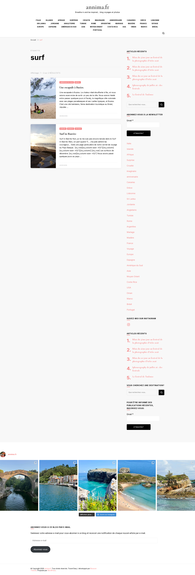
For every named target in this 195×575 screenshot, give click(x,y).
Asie (83, 27)
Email (130, 120)
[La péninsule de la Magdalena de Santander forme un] (176, 485)
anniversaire (116, 20)
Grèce (143, 20)
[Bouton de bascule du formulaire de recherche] (163, 33)
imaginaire (100, 20)
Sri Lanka (41, 23)
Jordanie (55, 23)
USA (124, 27)
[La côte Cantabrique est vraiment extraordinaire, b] (97, 485)
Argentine (106, 23)
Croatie (86, 20)
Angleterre (69, 23)
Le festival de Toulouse (142, 94)
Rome (93, 23)
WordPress (52, 570)
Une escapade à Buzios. (71, 87)
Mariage (119, 23)
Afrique (61, 20)
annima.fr (97, 7)
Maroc (144, 27)
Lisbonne (155, 20)
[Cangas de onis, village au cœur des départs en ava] (19, 485)
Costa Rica (112, 27)
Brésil (155, 27)
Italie (38, 20)
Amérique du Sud (69, 27)
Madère (131, 23)
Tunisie (83, 23)
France (143, 23)
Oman (133, 27)
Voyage (155, 23)
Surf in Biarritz (67, 133)
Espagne (52, 27)
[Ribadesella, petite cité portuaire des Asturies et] (58, 485)
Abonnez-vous (40, 549)
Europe (40, 27)
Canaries (131, 20)
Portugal (97, 30)
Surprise (74, 20)
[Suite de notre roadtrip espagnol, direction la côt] (137, 485)
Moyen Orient (96, 27)
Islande (49, 20)
